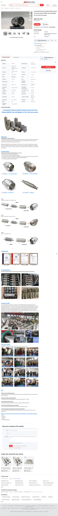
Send (11, 445)
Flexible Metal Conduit (19, 480)
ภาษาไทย (54, 508)
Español (12, 508)
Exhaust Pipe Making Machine (48, 482)
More (2, 501)
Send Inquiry (37, 24)
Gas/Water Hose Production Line (35, 485)
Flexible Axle (50, 496)
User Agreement (35, 511)
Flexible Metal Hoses (4, 480)
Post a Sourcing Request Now (15, 447)
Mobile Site (27, 506)
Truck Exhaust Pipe (18, 8)
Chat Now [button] (46, 24)
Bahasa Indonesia (33, 509)
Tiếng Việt (27, 509)
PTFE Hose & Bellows (32, 480)
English (9, 508)
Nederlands (37, 508)
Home (2, 8)
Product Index (52, 505)
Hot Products (5, 505)
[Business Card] (55, 62)
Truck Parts (12, 8)
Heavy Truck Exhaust (5, 499)
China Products (10, 505)
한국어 (45, 508)
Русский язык (25, 508)
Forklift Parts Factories (6, 496)
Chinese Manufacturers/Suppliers (19, 505)
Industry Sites (40, 505)
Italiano (30, 508)
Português (16, 508)
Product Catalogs (17, 478)
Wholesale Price (34, 505)
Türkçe (23, 509)
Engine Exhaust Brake (15, 499)
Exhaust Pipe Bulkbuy (37, 499)
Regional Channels (46, 505)
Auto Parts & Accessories (47, 485)
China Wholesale (27, 505)
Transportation (6, 8)
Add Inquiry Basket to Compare (17, 37)
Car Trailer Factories (35, 496)
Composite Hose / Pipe (19, 485)
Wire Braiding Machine (19, 482)
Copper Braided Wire (4, 485)
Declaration (40, 511)
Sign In (35, 52)
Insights (31, 506)
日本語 (48, 508)
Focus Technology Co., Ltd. (21, 511)
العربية (41, 508)
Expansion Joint (46, 480)
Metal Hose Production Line (6, 482)
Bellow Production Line (33, 482)
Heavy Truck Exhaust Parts (26, 499)
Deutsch (33, 508)
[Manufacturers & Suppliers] (29, 2)
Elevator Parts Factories (25, 496)
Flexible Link (44, 496)
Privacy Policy (46, 511)
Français (20, 508)
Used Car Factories (15, 496)
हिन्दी (50, 508)
